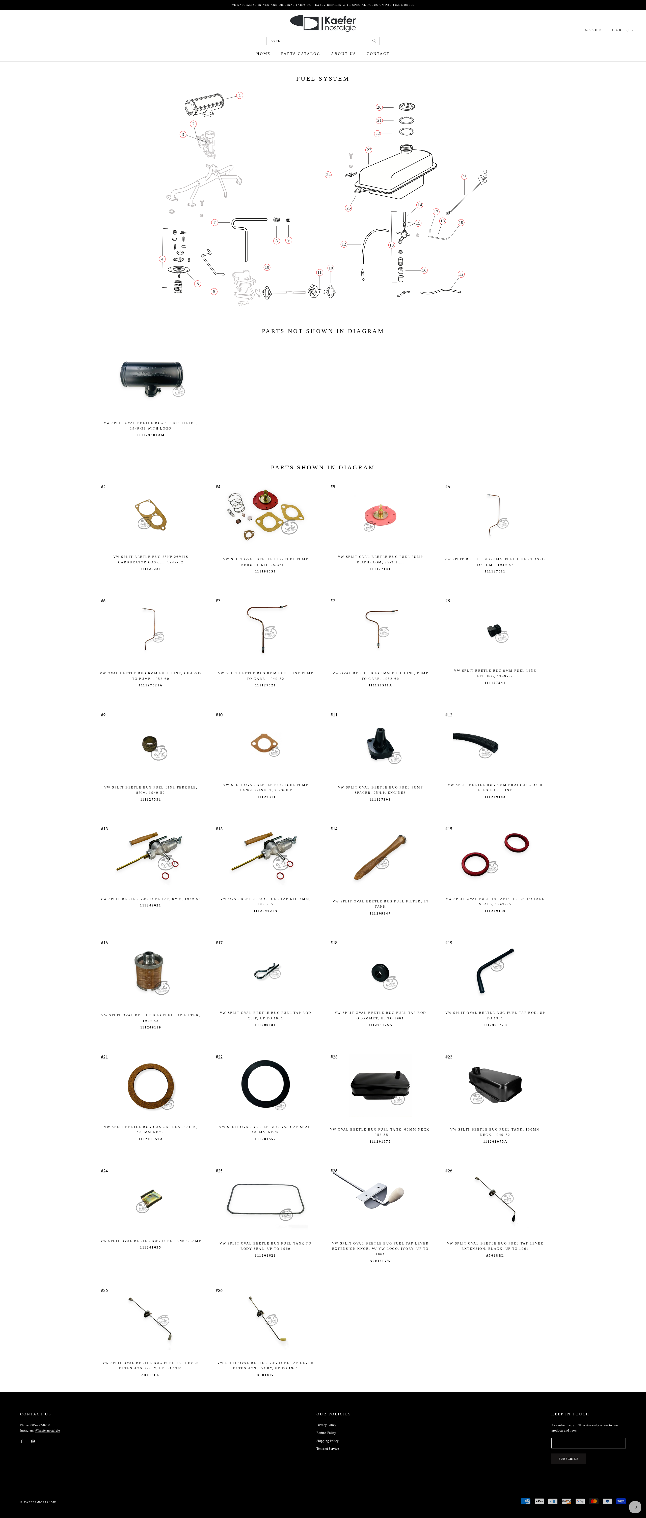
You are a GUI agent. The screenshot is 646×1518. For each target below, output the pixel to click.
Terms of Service (327, 1448)
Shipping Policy (327, 1441)
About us (343, 53)
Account (595, 30)
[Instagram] (33, 1441)
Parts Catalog (300, 53)
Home (263, 53)
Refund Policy (326, 1433)
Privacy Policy (326, 1425)
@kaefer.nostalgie (47, 1430)
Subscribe (569, 1458)
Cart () (622, 30)
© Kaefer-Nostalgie (38, 1502)
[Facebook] (21, 1441)
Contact (378, 53)
